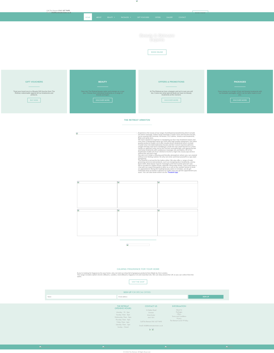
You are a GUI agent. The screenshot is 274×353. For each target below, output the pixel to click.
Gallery (169, 17)
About (98, 17)
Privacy (179, 318)
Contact (182, 17)
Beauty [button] (110, 17)
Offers (158, 17)
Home (87, 17)
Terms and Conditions (179, 316)
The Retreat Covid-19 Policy (179, 321)
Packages (179, 312)
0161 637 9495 (64, 10)
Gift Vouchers (143, 17)
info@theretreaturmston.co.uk (61, 12)
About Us (179, 310)
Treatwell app (173, 172)
